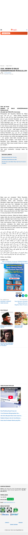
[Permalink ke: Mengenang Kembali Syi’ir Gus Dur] (6, 318)
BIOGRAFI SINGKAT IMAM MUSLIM (5, 301)
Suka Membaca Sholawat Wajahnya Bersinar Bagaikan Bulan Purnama (21, 302)
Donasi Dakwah (14, 524)
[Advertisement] (14, 14)
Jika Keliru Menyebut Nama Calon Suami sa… (11, 415)
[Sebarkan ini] (17, 295)
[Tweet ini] (20, 295)
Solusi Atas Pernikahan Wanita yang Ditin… (10, 420)
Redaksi (21, 522)
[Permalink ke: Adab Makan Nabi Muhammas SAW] (21, 318)
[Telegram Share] (23, 295)
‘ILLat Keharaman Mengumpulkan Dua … (10, 413)
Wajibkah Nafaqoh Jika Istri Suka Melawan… (10, 418)
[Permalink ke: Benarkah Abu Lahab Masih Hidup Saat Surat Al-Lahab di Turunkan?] (6, 335)
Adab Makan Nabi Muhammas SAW (9, 159)
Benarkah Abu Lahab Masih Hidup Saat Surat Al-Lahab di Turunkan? (6, 344)
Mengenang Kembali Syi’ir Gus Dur (9, 157)
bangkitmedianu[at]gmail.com (9, 502)
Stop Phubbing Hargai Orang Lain (8, 410)
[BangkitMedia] (14, 29)
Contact (7, 522)
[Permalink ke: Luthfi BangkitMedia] (1, 73)
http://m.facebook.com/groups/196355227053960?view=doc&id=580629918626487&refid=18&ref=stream (14, 262)
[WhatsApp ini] (26, 295)
